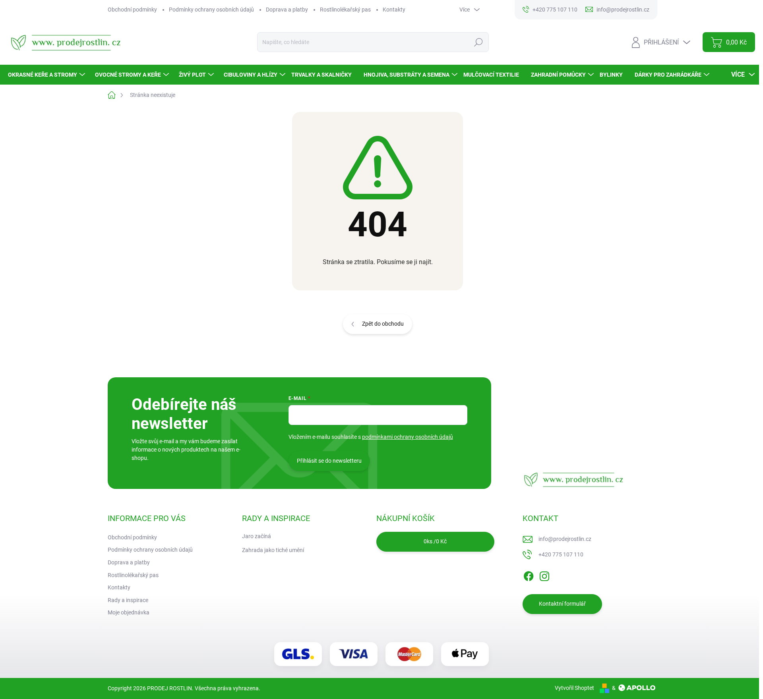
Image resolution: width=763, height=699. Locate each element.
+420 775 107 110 (560, 554)
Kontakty (394, 9)
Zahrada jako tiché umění (273, 550)
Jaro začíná (256, 536)
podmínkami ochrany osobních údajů (407, 437)
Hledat (479, 42)
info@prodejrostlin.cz (564, 539)
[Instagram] (544, 575)
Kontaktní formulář (562, 604)
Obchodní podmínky (132, 9)
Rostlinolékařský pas (345, 9)
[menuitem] (47, 75)
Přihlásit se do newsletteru (329, 461)
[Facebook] (528, 575)
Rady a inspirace (128, 600)
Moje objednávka (128, 612)
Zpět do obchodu (383, 324)
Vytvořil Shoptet (574, 688)
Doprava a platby (287, 9)
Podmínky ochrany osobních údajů (211, 9)
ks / (435, 541)
